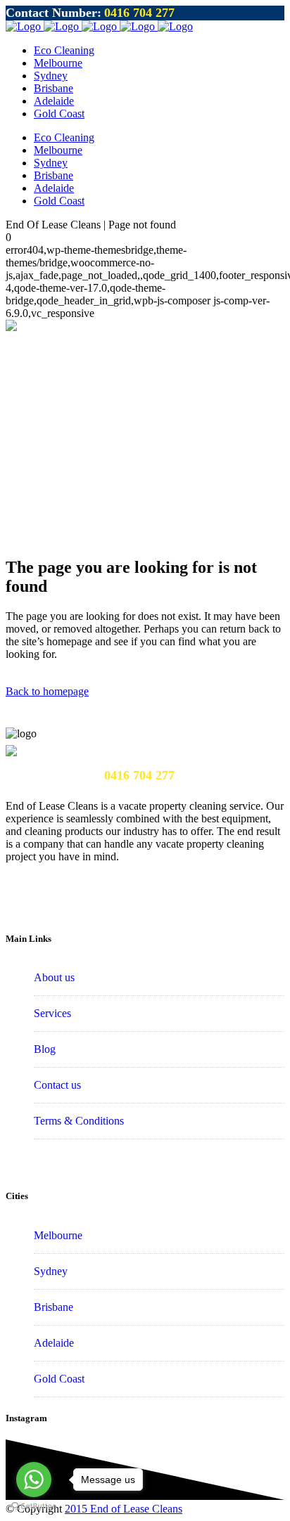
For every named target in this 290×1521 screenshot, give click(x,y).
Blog (45, 1049)
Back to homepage (47, 691)
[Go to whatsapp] (33, 1479)
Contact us (57, 1085)
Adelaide (54, 1343)
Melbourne (58, 1235)
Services (52, 1013)
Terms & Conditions (79, 1121)
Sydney (51, 1271)
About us (54, 977)
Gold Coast (59, 1379)
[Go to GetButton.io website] (33, 1506)
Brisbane (53, 1307)
